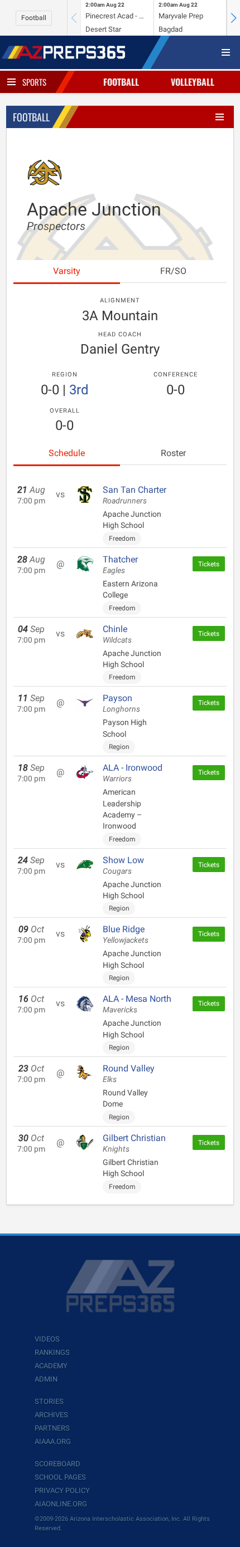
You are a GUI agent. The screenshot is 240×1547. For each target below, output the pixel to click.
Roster (173, 453)
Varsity (66, 271)
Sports (34, 82)
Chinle (117, 634)
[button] (233, 18)
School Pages (60, 1477)
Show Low (123, 865)
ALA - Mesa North (137, 1004)
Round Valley (129, 1073)
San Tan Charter (134, 495)
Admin (46, 1379)
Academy (51, 1366)
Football (33, 18)
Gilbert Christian (134, 1143)
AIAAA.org (53, 1441)
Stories (49, 1401)
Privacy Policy (62, 1490)
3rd (79, 390)
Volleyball (192, 82)
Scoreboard (57, 1464)
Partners (52, 1428)
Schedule (67, 453)
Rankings (52, 1352)
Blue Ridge (125, 934)
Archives (51, 1415)
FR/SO (173, 271)
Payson (121, 703)
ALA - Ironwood (132, 773)
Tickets (208, 564)
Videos (47, 1339)
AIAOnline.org (61, 1504)
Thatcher (120, 564)
